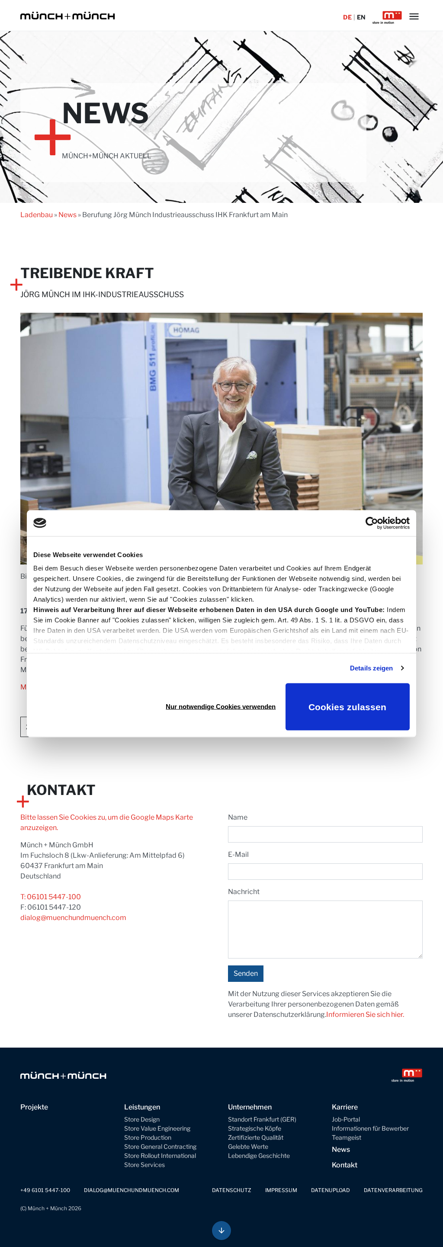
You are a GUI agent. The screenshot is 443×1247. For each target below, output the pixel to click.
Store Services (144, 1164)
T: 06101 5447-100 (50, 897)
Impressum (281, 1190)
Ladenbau (36, 215)
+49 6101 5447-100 (45, 1190)
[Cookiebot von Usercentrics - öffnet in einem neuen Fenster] (372, 522)
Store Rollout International (160, 1155)
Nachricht (244, 892)
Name (237, 817)
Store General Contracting (160, 1146)
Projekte (34, 1107)
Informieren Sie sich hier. (365, 1014)
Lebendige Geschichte (259, 1155)
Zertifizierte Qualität (255, 1137)
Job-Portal (346, 1119)
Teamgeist (346, 1137)
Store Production (147, 1137)
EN (361, 17)
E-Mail (238, 854)
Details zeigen (371, 668)
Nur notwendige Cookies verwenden (221, 706)
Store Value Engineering (157, 1128)
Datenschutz (231, 1190)
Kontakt (344, 1165)
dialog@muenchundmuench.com (73, 918)
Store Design (142, 1119)
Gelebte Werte (248, 1146)
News (67, 215)
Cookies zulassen (347, 707)
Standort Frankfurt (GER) (262, 1119)
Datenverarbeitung (393, 1190)
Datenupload (330, 1190)
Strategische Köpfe (254, 1128)
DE (347, 17)
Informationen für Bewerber (370, 1128)
